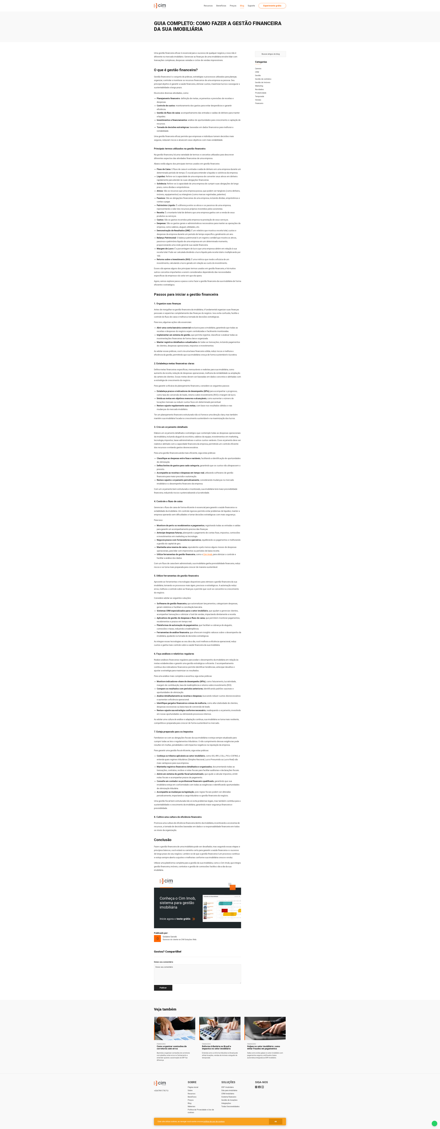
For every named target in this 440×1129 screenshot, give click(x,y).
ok (276, 1121)
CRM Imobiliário (227, 1094)
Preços (233, 5)
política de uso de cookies (214, 1121)
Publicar (163, 988)
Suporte (251, 5)
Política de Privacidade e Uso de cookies (201, 1111)
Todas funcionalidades (230, 1106)
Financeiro (259, 103)
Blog (242, 5)
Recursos (191, 1094)
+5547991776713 (161, 1091)
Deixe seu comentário (163, 962)
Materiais (191, 1106)
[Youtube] (262, 1087)
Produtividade (260, 93)
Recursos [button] (208, 5)
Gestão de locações (229, 1100)
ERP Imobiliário (227, 1087)
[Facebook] (259, 1087)
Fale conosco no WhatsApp (434, 1123)
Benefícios (221, 5)
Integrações (226, 1103)
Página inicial (193, 1087)
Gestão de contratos (263, 79)
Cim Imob (207, 554)
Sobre (190, 1090)
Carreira (258, 68)
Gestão (258, 75)
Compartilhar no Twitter (235, 951)
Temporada (259, 96)
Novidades (259, 89)
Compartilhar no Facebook (231, 951)
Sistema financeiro (228, 1097)
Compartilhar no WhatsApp (239, 951)
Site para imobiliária (229, 1090)
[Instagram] (256, 1087)
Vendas (258, 100)
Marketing (259, 86)
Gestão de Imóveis (262, 82)
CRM (257, 72)
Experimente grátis (272, 5)
